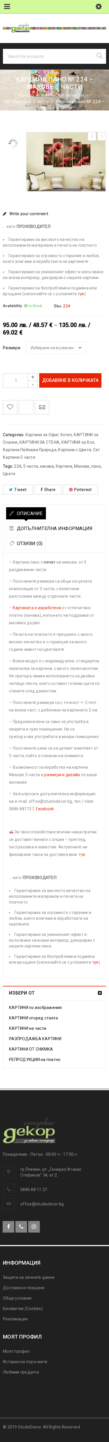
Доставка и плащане (24, 1287)
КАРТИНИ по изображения (35, 1007)
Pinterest (83, 489)
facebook (45, 809)
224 (17, 466)
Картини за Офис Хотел (49, 434)
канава (47, 466)
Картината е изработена (37, 607)
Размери (11, 347)
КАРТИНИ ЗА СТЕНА (39, 442)
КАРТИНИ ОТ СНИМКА (31, 1049)
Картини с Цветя (74, 449)
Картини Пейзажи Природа (29, 449)
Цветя (9, 473)
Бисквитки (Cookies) (23, 1308)
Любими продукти (21, 1372)
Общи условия (17, 1298)
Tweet (20, 489)
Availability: (13, 306)
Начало (26, 95)
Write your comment (28, 213)
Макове (82, 466)
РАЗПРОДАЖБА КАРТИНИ (35, 1038)
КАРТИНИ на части (62, 95)
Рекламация (15, 1319)
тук (81, 293)
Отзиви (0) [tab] (28, 543)
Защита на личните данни (28, 1277)
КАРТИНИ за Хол (77, 442)
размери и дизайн (62, 774)
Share (50, 489)
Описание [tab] (28, 513)
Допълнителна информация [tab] (53, 528)
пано (96, 466)
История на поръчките (25, 1361)
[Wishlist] (10, 407)
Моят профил (16, 1351)
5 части (30, 466)
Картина (64, 466)
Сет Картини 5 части (26, 101)
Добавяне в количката (70, 380)
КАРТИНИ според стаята (33, 1018)
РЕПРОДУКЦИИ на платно (34, 1059)
